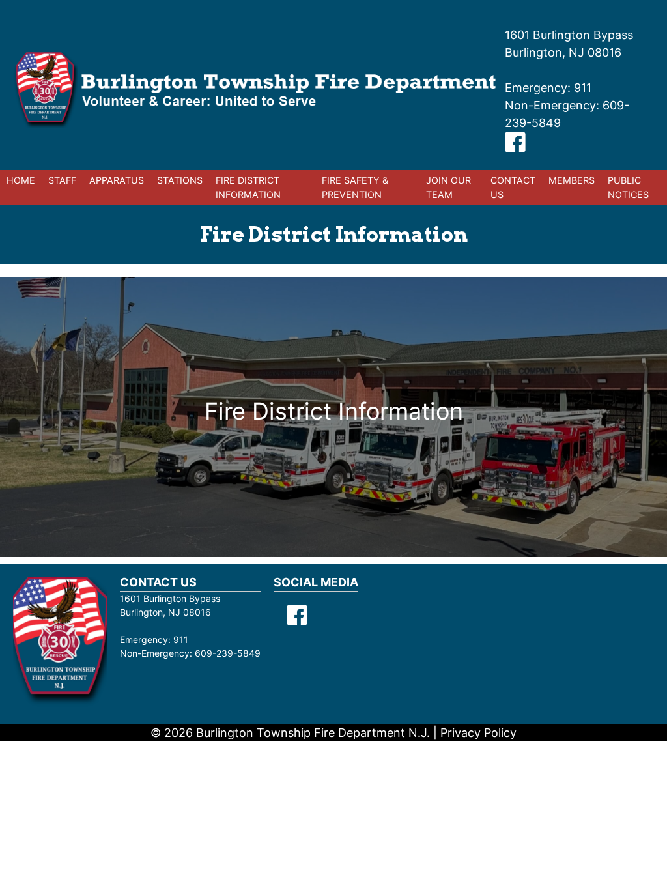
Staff (62, 180)
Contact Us (512, 187)
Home (21, 180)
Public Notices (628, 187)
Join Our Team (448, 187)
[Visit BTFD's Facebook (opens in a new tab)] (515, 148)
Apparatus (116, 180)
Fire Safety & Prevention (355, 187)
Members (571, 180)
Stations (180, 180)
